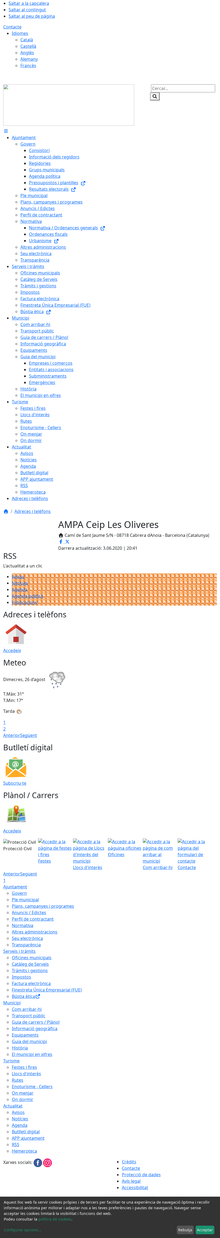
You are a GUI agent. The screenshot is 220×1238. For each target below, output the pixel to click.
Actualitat (13, 1106)
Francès (28, 65)
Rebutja (185, 1229)
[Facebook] (38, 1162)
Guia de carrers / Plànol (36, 1022)
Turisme (11, 1061)
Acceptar (205, 1229)
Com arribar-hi (27, 1009)
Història (20, 1048)
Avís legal (131, 1181)
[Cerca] (155, 96)
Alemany (29, 59)
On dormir (22, 1099)
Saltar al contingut (27, 10)
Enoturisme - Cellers (32, 1086)
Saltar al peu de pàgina (32, 16)
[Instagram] (47, 1162)
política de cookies (54, 1219)
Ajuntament (15, 887)
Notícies (20, 583)
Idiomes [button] (20, 33)
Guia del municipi (29, 1041)
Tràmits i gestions (30, 970)
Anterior (11, 735)
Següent (28, 735)
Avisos (18, 577)
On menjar (23, 1093)
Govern (19, 893)
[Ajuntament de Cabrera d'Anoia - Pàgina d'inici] (68, 104)
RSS (15, 1144)
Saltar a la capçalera (29, 3)
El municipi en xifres (32, 1054)
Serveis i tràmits (19, 951)
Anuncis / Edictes (29, 912)
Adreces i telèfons (32, 511)
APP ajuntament (28, 1138)
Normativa (22, 925)
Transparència (26, 945)
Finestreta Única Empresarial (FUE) (47, 990)
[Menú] (6, 131)
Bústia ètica (23, 996)
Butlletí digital (26, 1132)
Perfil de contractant (33, 919)
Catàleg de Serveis (30, 964)
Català (26, 40)
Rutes (17, 1080)
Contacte (12, 27)
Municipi (12, 1003)
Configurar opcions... (22, 1229)
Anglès (27, 53)
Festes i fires (24, 1067)
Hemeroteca (24, 1151)
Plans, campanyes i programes (43, 906)
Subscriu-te (14, 783)
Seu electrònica (27, 938)
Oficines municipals (32, 958)
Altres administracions (34, 932)
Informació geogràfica (34, 1028)
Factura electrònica (31, 983)
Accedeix (12, 650)
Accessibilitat (135, 1187)
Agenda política (27, 596)
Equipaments (25, 1035)
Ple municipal (25, 900)
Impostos (21, 977)
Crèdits (129, 1162)
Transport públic (28, 1016)
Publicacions (24, 602)
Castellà (28, 46)
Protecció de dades (141, 1175)
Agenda (19, 589)
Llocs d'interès (26, 1074)
